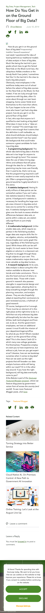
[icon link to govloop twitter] (10, 32)
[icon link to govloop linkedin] (21, 32)
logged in (22, 541)
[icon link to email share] (26, 32)
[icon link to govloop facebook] (15, 32)
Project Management (22, 6)
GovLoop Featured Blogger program (21, 379)
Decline (23, 598)
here (25, 392)
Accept (23, 589)
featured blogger (20, 401)
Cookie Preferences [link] (8, 611)
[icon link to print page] (7, 36)
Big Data (9, 6)
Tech (33, 6)
